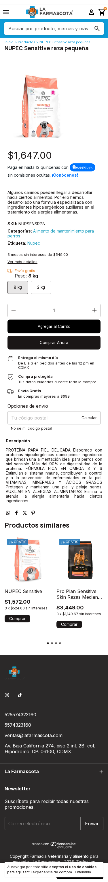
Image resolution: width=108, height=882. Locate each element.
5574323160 (18, 725)
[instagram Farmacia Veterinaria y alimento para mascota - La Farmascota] (7, 695)
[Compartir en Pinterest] (33, 513)
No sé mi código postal (31, 428)
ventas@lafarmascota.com (33, 735)
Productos (26, 42)
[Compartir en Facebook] (17, 513)
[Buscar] (97, 28)
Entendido (83, 872)
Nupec (33, 243)
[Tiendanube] (54, 847)
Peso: (26, 276)
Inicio (9, 42)
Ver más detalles (22, 262)
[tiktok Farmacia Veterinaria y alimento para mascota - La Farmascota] (20, 695)
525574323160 (20, 714)
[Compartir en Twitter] (25, 513)
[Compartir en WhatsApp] (9, 513)
